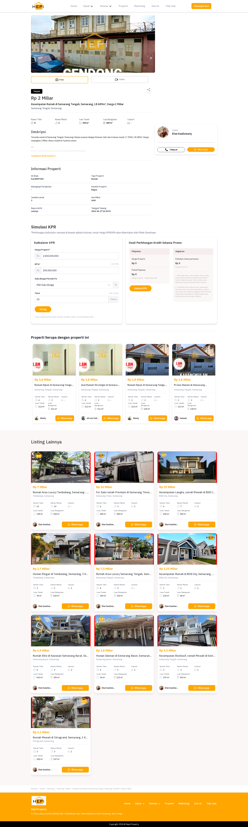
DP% (37, 264)
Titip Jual (170, 6)
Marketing (139, 6)
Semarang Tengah (63, 789)
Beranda (34, 789)
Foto (61, 79)
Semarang (51, 789)
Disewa (104, 6)
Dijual (86, 6)
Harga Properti (42, 249)
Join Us (155, 6)
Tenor (77, 293)
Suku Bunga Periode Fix (46, 278)
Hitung (42, 309)
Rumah (42, 789)
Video (122, 79)
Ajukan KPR (140, 288)
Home (74, 6)
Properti (123, 6)
